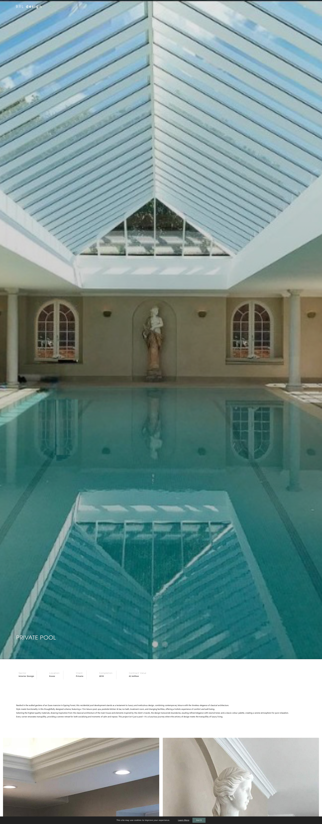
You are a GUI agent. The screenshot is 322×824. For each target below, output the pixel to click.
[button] (304, 6)
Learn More (183, 820)
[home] (28, 9)
